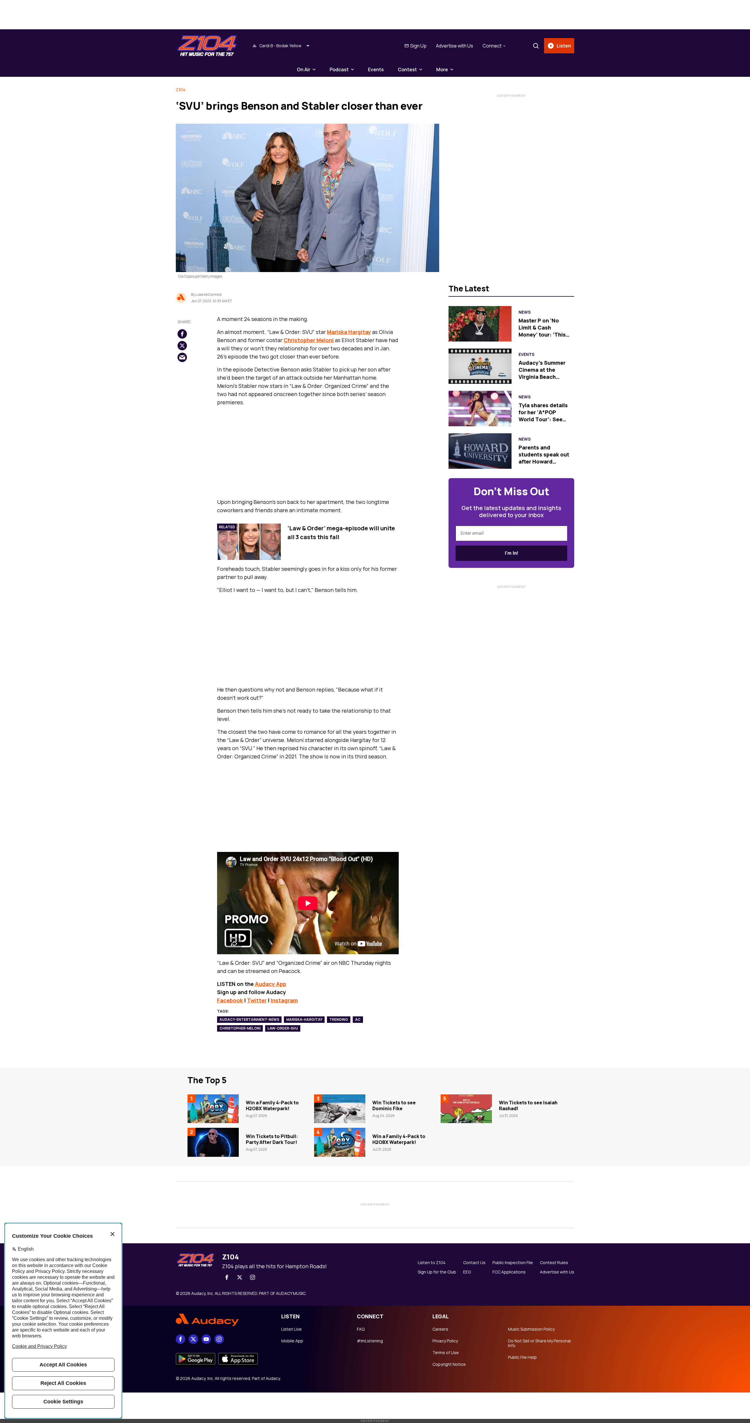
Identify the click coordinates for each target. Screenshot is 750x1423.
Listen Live (291, 1329)
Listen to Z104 (432, 1262)
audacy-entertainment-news (249, 1019)
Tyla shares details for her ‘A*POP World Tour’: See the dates (543, 416)
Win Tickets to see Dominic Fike (394, 1105)
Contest (407, 69)
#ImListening (370, 1341)
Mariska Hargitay (349, 331)
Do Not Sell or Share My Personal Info (539, 1343)
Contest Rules (554, 1262)
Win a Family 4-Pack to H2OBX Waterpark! (272, 1105)
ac (358, 1019)
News (525, 312)
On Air (303, 69)
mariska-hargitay (304, 1019)
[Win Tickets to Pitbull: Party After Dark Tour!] (213, 1142)
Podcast (339, 69)
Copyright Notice (449, 1364)
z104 (180, 89)
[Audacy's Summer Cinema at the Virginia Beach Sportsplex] (480, 366)
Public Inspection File (512, 1262)
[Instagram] (252, 1277)
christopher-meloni (239, 1028)
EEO (467, 1272)
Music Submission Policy (531, 1329)
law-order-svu (282, 1028)
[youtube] (206, 1339)
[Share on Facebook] (182, 334)
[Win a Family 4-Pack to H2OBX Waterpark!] (213, 1108)
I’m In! (511, 553)
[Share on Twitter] (182, 345)
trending (338, 1019)
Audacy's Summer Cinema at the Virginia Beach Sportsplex (542, 373)
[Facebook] (226, 1277)
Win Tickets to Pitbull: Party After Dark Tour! (272, 1139)
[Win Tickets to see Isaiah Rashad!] (466, 1108)
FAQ (360, 1329)
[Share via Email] (182, 357)
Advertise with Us (454, 45)
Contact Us (474, 1262)
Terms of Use (445, 1352)
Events (376, 69)
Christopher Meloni (309, 340)
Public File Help (522, 1357)
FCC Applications (509, 1272)
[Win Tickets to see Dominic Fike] (339, 1108)
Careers (440, 1329)
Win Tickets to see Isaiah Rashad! (528, 1105)
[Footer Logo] (223, 1320)
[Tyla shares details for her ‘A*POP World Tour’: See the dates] (480, 408)
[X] (239, 1277)
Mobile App (292, 1341)
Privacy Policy (445, 1341)
